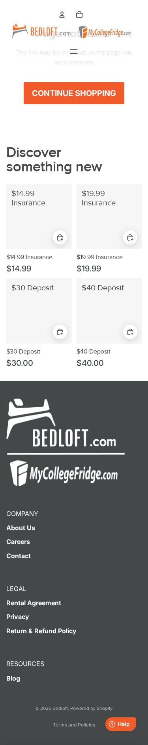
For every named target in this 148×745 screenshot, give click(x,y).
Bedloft (60, 708)
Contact (18, 556)
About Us (20, 528)
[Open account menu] (62, 14)
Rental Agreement (33, 603)
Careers (18, 542)
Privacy (17, 617)
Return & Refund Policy (41, 631)
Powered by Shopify (91, 708)
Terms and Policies (74, 725)
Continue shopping (74, 93)
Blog (13, 678)
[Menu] (74, 52)
